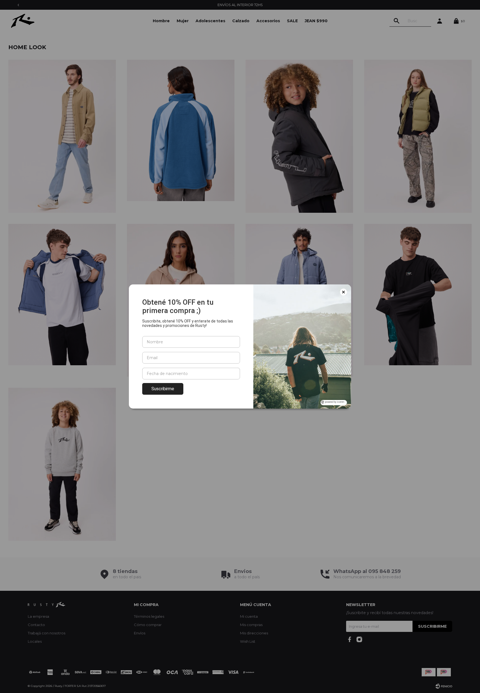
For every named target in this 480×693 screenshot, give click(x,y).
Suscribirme (162, 388)
